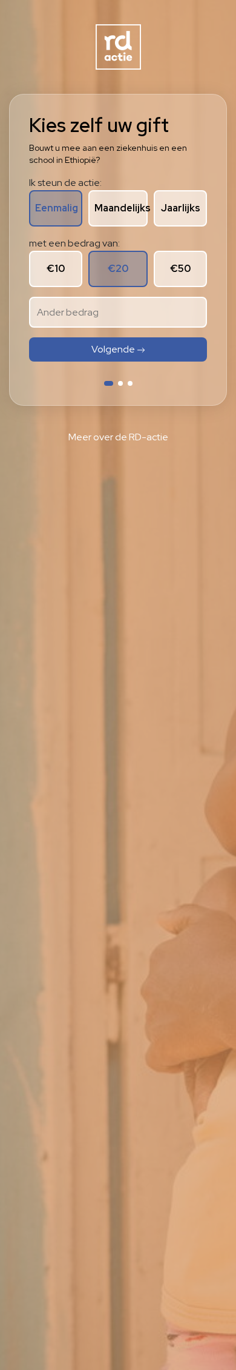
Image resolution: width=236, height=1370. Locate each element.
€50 (180, 268)
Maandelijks (121, 208)
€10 (56, 268)
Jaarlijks (180, 208)
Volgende (114, 349)
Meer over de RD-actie (118, 437)
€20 (118, 268)
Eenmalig (56, 208)
